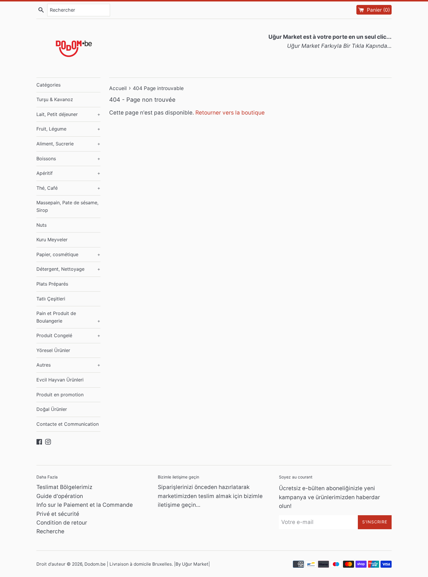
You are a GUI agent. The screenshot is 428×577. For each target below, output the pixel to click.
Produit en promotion (60, 394)
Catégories (48, 85)
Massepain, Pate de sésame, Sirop (67, 206)
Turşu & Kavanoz (54, 99)
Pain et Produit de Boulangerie (68, 317)
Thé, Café (68, 188)
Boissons (68, 158)
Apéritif (68, 173)
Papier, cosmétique (68, 254)
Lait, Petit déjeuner (68, 114)
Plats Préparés (52, 284)
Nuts (41, 225)
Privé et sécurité (57, 514)
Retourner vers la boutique (230, 112)
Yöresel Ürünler (53, 350)
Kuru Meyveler (52, 239)
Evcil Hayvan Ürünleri (60, 380)
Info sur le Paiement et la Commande (84, 505)
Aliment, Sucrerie (68, 144)
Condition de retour (61, 522)
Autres (68, 365)
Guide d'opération (59, 496)
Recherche (50, 531)
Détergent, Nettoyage (68, 269)
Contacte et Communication (67, 424)
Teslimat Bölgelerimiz (64, 487)
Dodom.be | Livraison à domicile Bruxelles (128, 564)
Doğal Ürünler (51, 409)
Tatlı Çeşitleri (50, 299)
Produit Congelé (68, 335)
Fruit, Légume (68, 129)
